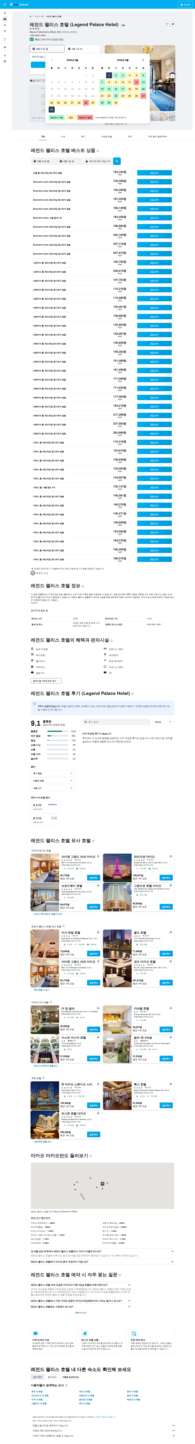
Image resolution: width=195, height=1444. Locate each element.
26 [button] (65, 102)
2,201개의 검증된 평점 (52, 39)
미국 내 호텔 (37, 1399)
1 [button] (86, 75)
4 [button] (58, 82)
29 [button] (86, 102)
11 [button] (58, 89)
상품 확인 (93, 877)
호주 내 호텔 (37, 1391)
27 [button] (72, 102)
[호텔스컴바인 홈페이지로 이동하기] (19, 4)
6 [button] (72, 82)
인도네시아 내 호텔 (40, 1395)
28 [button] (79, 102)
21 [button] (79, 95)
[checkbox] (45, 807)
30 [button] (93, 102)
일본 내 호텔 (132, 1395)
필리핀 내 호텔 (85, 1399)
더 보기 (34, 602)
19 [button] (65, 95)
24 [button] (51, 102)
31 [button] (51, 109)
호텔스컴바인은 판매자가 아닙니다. (51, 1425)
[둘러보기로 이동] (5, 31)
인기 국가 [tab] (37, 1377)
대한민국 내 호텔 (86, 1395)
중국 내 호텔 (132, 1391)
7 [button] (79, 82)
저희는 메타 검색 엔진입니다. (47, 1430)
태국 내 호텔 (84, 1403)
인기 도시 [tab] (52, 1377)
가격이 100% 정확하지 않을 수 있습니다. (53, 1435)
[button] (5, 4)
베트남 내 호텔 (133, 1399)
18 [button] (58, 95)
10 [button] (51, 89)
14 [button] (79, 89)
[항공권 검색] (5, 13)
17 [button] (51, 95)
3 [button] (51, 82)
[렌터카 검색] (5, 25)
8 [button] (86, 82)
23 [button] (93, 95)
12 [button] (65, 89)
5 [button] (65, 82)
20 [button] (72, 95)
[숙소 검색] (5, 19)
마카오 (37, 16)
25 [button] (58, 102)
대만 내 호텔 (84, 1391)
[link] (48, 914)
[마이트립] (5, 47)
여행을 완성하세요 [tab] (70, 1377)
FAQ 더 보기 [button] (81, 1312)
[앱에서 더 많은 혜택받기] (5, 39)
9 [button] (93, 82)
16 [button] (93, 89)
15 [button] (86, 89)
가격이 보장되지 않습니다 (105, 1417)
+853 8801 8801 (38, 35)
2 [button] (93, 75)
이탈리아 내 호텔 (39, 1403)
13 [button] (72, 89)
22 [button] (86, 95)
